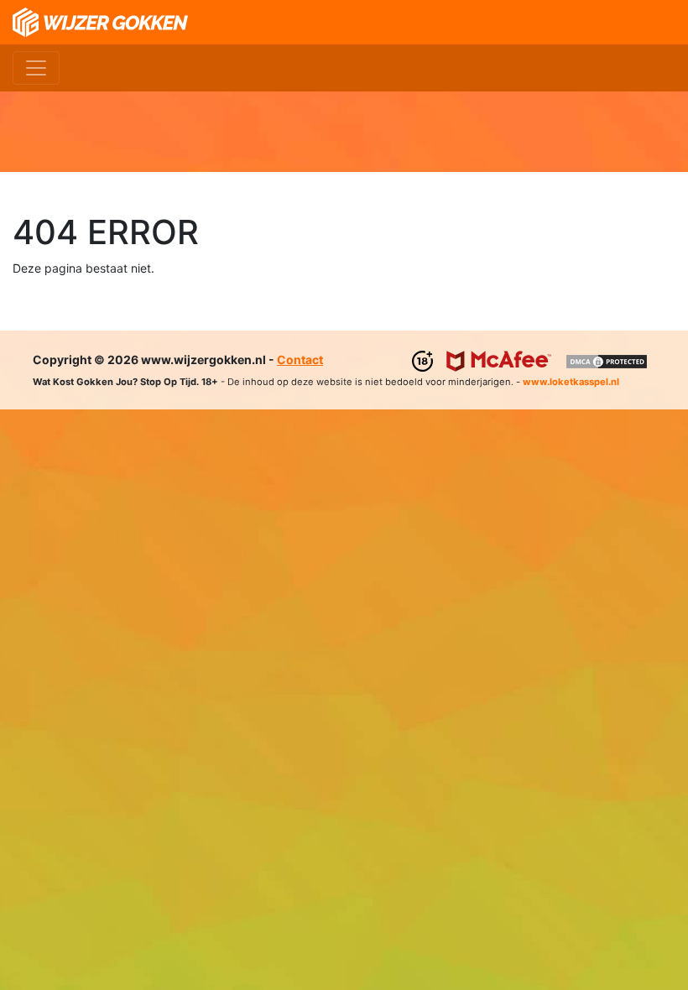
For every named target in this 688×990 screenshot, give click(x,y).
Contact (300, 359)
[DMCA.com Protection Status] (606, 359)
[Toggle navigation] (36, 68)
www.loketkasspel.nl (571, 382)
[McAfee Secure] (499, 359)
